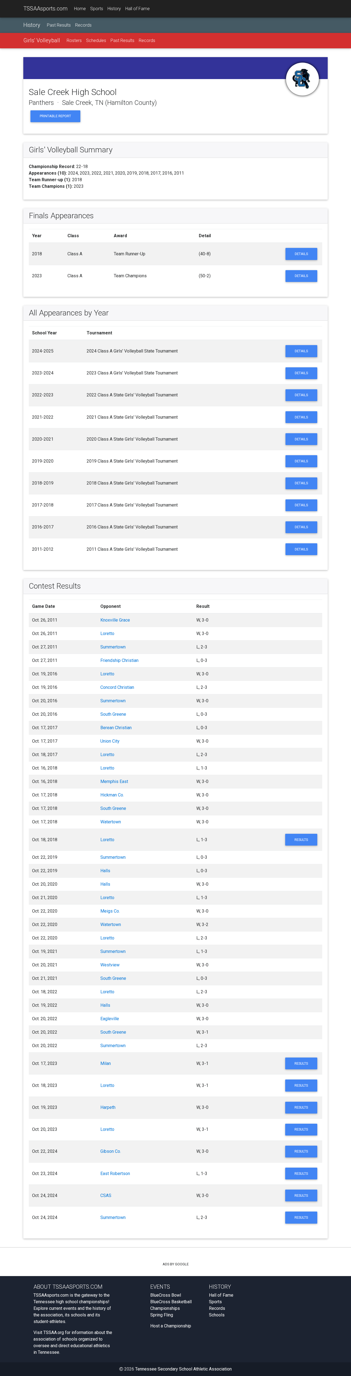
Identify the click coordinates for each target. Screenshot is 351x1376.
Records (83, 25)
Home (80, 8)
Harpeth (107, 1107)
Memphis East (114, 781)
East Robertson (115, 1173)
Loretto (107, 633)
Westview (110, 964)
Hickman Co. (112, 795)
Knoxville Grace (115, 620)
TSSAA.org (53, 1332)
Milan (105, 1063)
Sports (96, 8)
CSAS (105, 1195)
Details (301, 254)
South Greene (113, 714)
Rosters (74, 40)
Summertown (113, 647)
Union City (110, 741)
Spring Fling (161, 1315)
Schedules (96, 40)
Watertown (110, 821)
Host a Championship (170, 1326)
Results (301, 840)
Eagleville (109, 1018)
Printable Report (55, 116)
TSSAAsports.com (45, 8)
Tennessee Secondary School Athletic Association (183, 1369)
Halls (105, 870)
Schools (217, 1315)
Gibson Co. (110, 1151)
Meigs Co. (110, 911)
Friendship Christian (119, 660)
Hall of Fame (137, 8)
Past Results (59, 25)
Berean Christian (116, 727)
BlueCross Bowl (165, 1295)
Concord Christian (117, 687)
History (114, 8)
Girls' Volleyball (41, 40)
